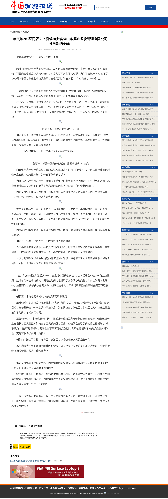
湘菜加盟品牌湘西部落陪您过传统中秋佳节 (138, 124)
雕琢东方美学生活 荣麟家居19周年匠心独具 (138, 218)
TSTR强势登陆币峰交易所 (132, 172)
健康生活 (105, 21)
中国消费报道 (15, 32)
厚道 (22, 446)
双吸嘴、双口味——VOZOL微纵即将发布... (138, 192)
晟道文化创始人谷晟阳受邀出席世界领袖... (138, 297)
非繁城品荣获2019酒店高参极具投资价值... (138, 119)
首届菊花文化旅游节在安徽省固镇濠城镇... (138, 109)
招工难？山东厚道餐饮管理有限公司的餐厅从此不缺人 (31, 461)
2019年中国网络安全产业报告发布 (135, 187)
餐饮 (28, 446)
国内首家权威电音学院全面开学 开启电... (137, 312)
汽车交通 (91, 21)
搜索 (151, 7)
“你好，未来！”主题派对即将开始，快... (137, 223)
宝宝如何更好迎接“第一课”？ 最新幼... (136, 286)
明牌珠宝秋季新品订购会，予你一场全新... (138, 150)
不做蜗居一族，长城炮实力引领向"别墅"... (138, 250)
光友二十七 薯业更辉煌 (30, 426)
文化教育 (118, 21)
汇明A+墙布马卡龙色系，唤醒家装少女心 (138, 208)
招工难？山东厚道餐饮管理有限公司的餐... (138, 98)
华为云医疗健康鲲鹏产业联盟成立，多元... (138, 276)
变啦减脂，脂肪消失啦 (130, 266)
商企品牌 (24, 21)
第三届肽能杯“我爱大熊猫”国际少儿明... (137, 88)
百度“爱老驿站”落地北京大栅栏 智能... (136, 281)
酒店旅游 (37, 21)
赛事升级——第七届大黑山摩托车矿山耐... (138, 155)
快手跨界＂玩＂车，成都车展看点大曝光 (137, 239)
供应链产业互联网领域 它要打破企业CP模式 (139, 182)
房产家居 (78, 21)
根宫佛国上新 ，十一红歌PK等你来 (135, 114)
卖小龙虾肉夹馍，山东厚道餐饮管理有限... (138, 93)
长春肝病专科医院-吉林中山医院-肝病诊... (138, 271)
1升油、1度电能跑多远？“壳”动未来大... (137, 244)
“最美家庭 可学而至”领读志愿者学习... (136, 302)
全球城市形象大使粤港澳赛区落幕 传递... (137, 307)
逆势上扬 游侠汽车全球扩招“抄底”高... (136, 255)
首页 (12, 21)
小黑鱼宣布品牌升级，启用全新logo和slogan (138, 145)
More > (152, 73)
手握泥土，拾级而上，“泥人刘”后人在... (137, 317)
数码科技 (64, 21)
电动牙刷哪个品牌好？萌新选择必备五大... (138, 177)
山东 (15, 446)
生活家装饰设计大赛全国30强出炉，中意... (138, 160)
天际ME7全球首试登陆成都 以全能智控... (137, 234)
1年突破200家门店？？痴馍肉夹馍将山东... (138, 77)
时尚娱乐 (51, 21)
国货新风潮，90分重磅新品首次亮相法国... (138, 140)
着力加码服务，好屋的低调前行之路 (136, 213)
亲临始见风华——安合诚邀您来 (134, 203)
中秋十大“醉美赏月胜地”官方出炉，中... (137, 129)
